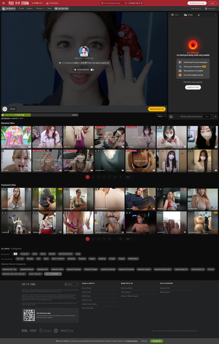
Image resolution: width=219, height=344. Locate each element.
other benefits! (196, 82)
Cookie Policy (132, 341)
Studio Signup (125, 292)
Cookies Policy (87, 300)
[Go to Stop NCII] (67, 330)
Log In (212, 3)
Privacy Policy (86, 288)
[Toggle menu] (3, 3)
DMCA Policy (86, 296)
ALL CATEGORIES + (53, 274)
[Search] (125, 3)
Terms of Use (86, 292)
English (69, 284)
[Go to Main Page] (18, 3)
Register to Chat (193, 87)
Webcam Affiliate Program (129, 296)
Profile (21, 8)
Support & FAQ (165, 288)
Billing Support (165, 292)
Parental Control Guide (89, 304)
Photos (40, 8)
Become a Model (126, 288)
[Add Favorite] (5, 109)
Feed (49, 8)
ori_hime (5, 248)
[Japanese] (15, 254)
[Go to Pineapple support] (56, 331)
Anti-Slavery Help (87, 308)
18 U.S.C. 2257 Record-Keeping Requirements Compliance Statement (174, 331)
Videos (30, 8)
